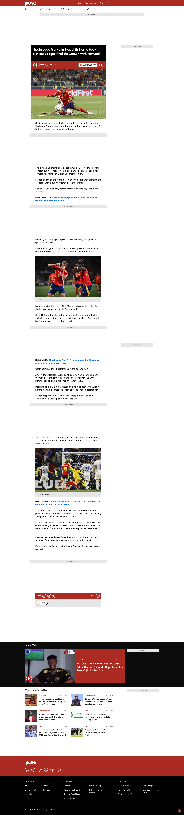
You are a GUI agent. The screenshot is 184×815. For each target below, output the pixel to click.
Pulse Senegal (147, 786)
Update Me (42, 603)
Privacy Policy (69, 798)
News (80, 3)
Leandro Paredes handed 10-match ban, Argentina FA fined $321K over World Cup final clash (52, 732)
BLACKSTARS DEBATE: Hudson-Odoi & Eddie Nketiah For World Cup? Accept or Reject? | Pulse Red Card (100, 667)
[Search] (156, 3)
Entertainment (90, 3)
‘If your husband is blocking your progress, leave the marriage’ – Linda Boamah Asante (52, 701)
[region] (92, 684)
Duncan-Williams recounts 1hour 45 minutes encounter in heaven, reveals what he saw (98, 701)
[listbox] (92, 684)
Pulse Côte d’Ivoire (146, 791)
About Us (67, 786)
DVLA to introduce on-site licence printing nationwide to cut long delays (97, 717)
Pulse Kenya (123, 790)
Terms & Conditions (72, 794)
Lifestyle (102, 3)
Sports (110, 3)
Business (46, 790)
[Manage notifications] (179, 811)
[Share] (101, 65)
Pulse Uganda (123, 794)
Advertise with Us (71, 790)
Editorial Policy (95, 786)
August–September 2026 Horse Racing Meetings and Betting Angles (98, 732)
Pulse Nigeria (123, 786)
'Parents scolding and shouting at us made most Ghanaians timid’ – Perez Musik (51, 717)
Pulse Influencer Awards (95, 791)
